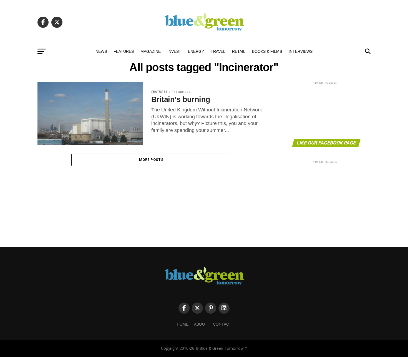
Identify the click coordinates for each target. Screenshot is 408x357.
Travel (218, 51)
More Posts (151, 160)
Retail (238, 51)
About (200, 324)
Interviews (301, 51)
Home (182, 324)
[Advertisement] (326, 109)
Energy (196, 51)
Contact (222, 324)
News (101, 51)
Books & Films (267, 51)
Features (124, 51)
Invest (174, 51)
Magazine (150, 51)
